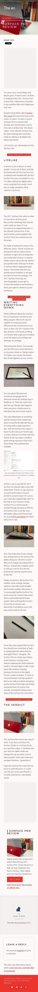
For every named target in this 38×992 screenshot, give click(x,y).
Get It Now (15, 879)
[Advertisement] (19, 68)
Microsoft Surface (20, 923)
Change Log (7, 983)
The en (9, 8)
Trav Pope (19, 916)
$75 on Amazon (19, 517)
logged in (21, 951)
